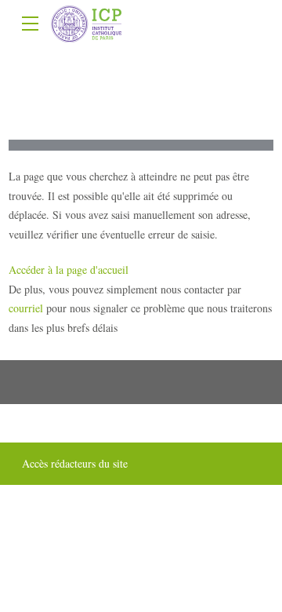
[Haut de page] (141, 585)
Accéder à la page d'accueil (68, 269)
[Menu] (30, 21)
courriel (26, 308)
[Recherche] (264, 25)
